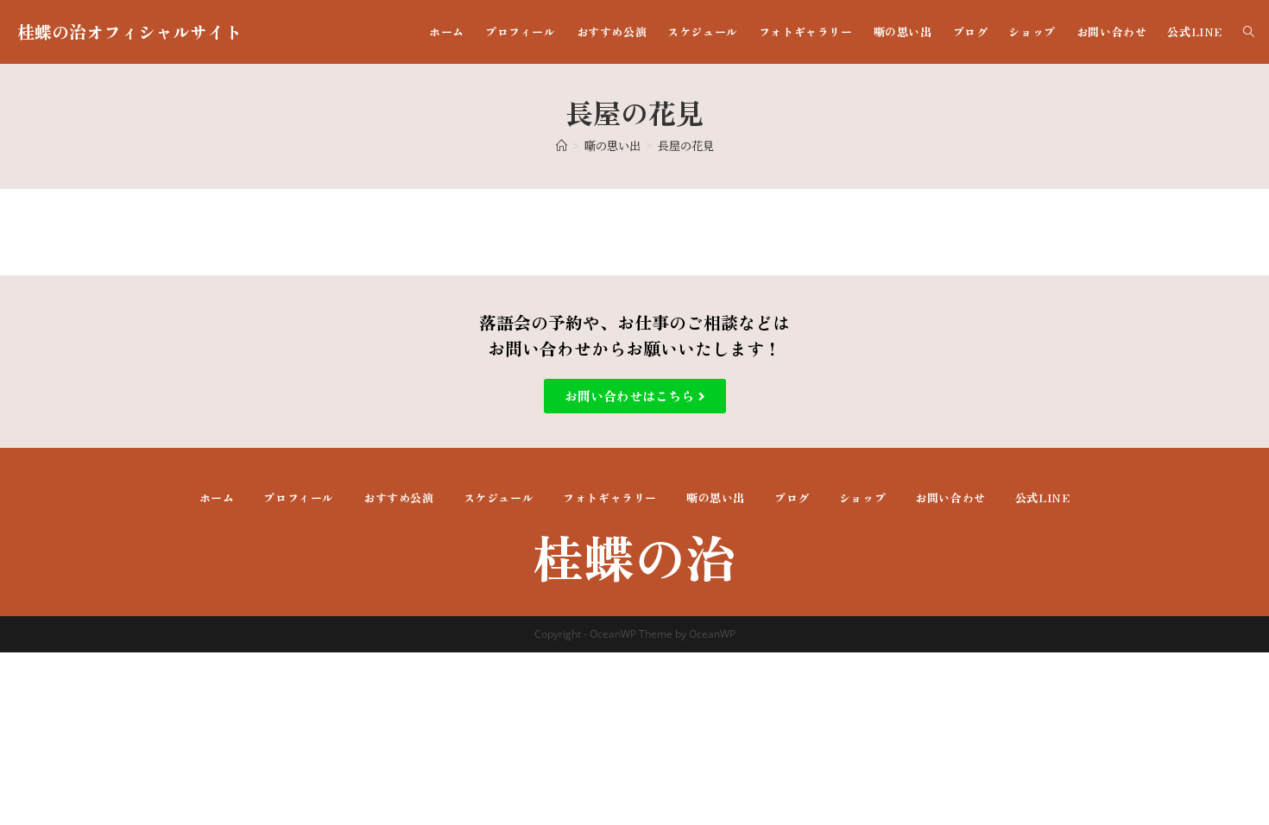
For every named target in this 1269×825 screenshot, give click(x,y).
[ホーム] (561, 145)
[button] (635, 396)
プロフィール (298, 497)
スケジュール (499, 497)
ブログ (792, 497)
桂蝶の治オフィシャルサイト (129, 31)
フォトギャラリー (610, 497)
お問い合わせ (950, 497)
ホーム (217, 497)
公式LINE (1042, 497)
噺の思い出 (715, 497)
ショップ (862, 497)
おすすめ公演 (398, 497)
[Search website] (1249, 32)
